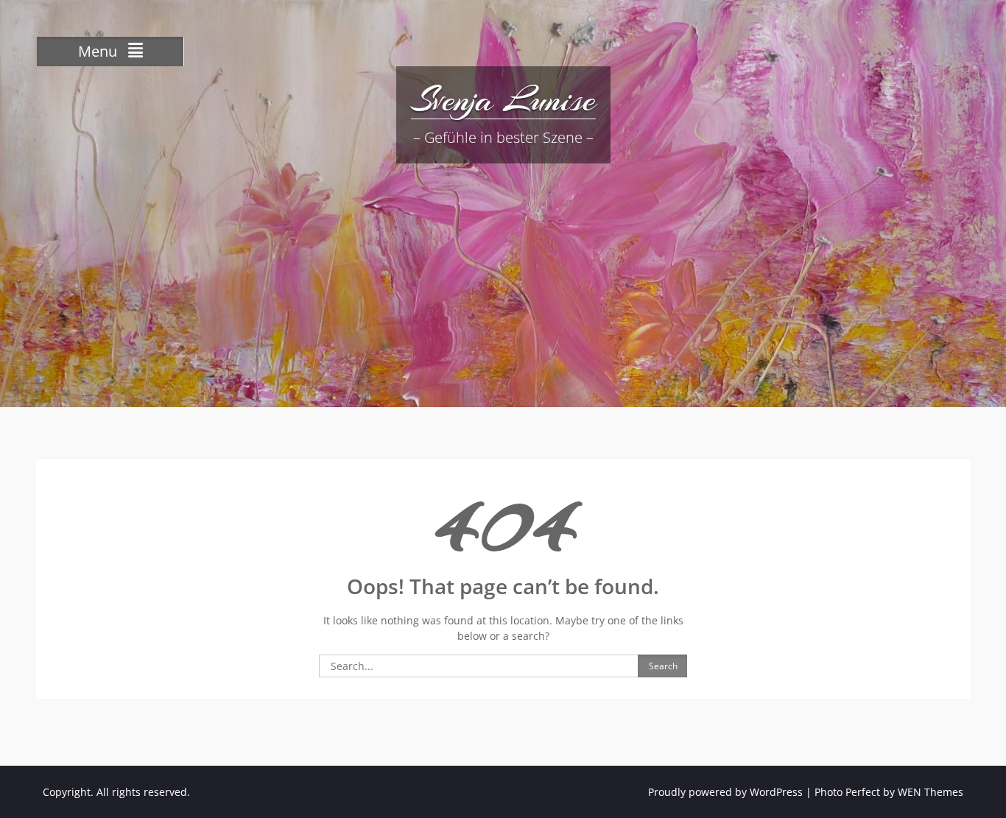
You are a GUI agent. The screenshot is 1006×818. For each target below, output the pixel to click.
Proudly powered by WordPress (725, 792)
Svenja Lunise (503, 99)
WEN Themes (930, 792)
